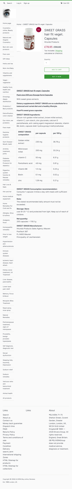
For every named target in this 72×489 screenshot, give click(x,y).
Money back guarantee (12, 423)
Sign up (26, 3)
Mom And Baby (8, 68)
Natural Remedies (6, 316)
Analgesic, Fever (6, 221)
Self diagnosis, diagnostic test (8, 347)
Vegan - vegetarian (6, 81)
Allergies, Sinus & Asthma (8, 214)
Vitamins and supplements (7, 74)
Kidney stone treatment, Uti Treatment (8, 272)
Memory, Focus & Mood (8, 295)
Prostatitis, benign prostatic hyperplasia (7, 337)
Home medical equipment (8, 197)
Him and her (7, 192)
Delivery (6, 449)
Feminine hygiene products (6, 134)
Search (6, 415)
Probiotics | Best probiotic (8, 107)
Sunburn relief (8, 370)
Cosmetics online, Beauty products (8, 30)
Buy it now (56, 76)
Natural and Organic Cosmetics (7, 40)
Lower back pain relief (7, 288)
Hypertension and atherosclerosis (8, 244)
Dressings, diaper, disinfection (7, 99)
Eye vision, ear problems (8, 121)
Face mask (6, 127)
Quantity (47, 59)
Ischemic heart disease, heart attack (8, 262)
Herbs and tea (8, 63)
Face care (6, 54)
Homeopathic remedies (7, 228)
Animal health (7, 393)
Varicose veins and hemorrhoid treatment (8, 385)
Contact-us (7, 420)
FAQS (5, 429)
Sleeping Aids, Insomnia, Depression (8, 362)
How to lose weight (7, 235)
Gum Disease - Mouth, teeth (8, 143)
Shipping (58, 51)
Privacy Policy (9, 435)
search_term (8, 452)
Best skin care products (8, 48)
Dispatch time (9, 426)
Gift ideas (6, 59)
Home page (7, 23)
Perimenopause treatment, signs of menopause (8, 325)
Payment (6, 443)
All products (7, 398)
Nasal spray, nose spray (7, 309)
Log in (19, 3)
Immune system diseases (6, 253)
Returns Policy (9, 432)
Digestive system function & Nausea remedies (6, 175)
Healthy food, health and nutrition (7, 89)
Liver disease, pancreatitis (7, 281)
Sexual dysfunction (7, 354)
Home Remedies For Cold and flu (7, 206)
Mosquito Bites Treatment (8, 302)
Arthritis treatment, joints (6, 151)
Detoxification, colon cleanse (8, 114)
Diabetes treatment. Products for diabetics (7, 162)
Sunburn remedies (6, 375)
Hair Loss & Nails (7, 186)
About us (6, 418)
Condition (7, 446)
